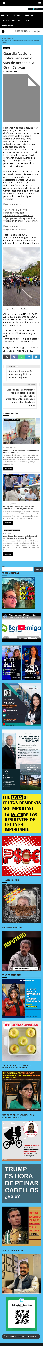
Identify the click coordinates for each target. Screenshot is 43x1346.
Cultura (16, 15)
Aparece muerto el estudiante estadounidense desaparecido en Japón (21, 451)
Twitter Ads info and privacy (18, 215)
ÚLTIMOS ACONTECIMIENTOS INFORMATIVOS (21, 1336)
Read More (8, 468)
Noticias (4, 15)
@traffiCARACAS (20, 221)
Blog (26, 20)
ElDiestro (28, 15)
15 (4, 210)
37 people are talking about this (19, 218)
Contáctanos (7, 25)
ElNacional (16, 20)
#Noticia (6, 48)
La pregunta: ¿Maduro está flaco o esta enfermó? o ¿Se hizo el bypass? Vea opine (19, 508)
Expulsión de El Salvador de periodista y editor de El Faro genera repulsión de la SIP (21, 537)
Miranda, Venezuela (13, 212)
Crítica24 (4, 20)
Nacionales (14, 476)
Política (20, 476)
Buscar (4, 566)
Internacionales (15, 419)
